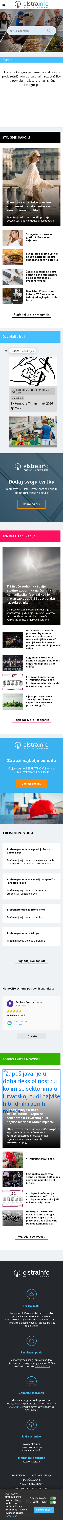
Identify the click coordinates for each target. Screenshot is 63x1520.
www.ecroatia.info (31, 1450)
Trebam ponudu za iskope (23, 933)
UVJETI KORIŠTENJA (41, 1475)
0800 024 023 (42, 1366)
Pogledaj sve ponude (31, 961)
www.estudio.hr (31, 1461)
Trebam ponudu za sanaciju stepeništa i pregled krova (31, 881)
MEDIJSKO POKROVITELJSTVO (31, 1488)
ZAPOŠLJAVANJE (31, 1479)
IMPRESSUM (18, 1475)
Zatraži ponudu (31, 783)
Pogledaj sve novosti (31, 1236)
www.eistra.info (31, 1444)
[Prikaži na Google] (10, 1003)
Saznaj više (11, 1515)
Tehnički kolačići (38, 1498)
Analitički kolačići (39, 1502)
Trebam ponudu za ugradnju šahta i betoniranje (29, 850)
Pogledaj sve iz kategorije (31, 314)
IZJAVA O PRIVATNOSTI (31, 1484)
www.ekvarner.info (32, 1447)
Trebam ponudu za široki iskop (26, 909)
